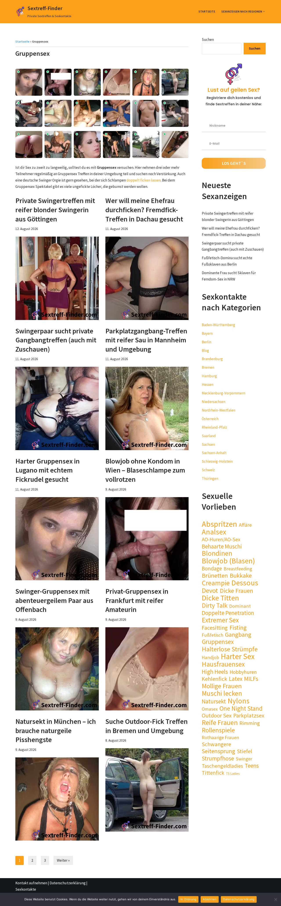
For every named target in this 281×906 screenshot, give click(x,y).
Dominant (240, 606)
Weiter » (63, 860)
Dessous (244, 583)
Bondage (212, 568)
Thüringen (210, 478)
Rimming (250, 723)
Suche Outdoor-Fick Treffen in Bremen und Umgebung (146, 726)
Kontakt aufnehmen (31, 883)
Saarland (209, 435)
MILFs (251, 679)
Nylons (238, 701)
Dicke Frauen (236, 591)
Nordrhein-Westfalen (218, 410)
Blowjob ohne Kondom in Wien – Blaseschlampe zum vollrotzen (145, 470)
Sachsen (208, 444)
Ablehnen (209, 899)
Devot (210, 590)
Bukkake (241, 575)
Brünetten (215, 575)
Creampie (216, 583)
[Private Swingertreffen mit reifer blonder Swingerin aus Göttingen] (57, 278)
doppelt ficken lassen (143, 180)
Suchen (208, 39)
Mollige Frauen (222, 686)
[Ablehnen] (275, 899)
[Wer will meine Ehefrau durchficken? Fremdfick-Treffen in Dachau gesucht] (147, 278)
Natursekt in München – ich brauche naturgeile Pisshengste (55, 730)
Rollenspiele (218, 730)
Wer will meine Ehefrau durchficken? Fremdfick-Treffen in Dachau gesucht (144, 209)
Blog (205, 350)
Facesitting (215, 628)
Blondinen (217, 553)
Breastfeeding (238, 569)
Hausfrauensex (223, 664)
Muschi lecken (222, 693)
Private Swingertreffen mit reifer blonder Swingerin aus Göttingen (55, 209)
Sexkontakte (25, 889)
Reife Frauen (220, 722)
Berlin (206, 342)
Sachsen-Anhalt (214, 452)
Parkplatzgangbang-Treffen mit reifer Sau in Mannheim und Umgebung (146, 340)
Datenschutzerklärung (68, 883)
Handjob (210, 657)
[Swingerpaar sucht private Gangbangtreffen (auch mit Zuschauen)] (57, 408)
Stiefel (244, 751)
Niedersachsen (213, 401)
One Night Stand (241, 708)
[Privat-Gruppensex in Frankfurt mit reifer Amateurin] (147, 669)
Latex (235, 679)
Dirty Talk (214, 605)
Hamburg (209, 376)
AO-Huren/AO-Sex (221, 539)
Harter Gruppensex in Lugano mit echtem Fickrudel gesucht (47, 470)
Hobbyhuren (243, 672)
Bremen (208, 367)
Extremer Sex (220, 620)
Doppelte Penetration (228, 613)
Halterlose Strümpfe (230, 649)
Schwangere (216, 744)
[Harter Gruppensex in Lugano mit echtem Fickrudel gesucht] (57, 539)
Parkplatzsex (248, 715)
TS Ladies (233, 773)
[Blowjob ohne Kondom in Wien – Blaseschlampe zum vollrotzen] (147, 539)
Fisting (238, 627)
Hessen (207, 384)
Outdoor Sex (217, 715)
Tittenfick (213, 773)
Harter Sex (238, 656)
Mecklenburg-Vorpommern (223, 393)
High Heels (215, 672)
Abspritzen (219, 524)
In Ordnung (188, 899)
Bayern (207, 333)
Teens (252, 765)
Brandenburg (212, 358)
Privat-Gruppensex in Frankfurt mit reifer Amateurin (136, 600)
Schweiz (208, 469)
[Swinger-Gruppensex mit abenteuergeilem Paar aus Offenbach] (57, 669)
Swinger (244, 759)
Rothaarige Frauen (220, 737)
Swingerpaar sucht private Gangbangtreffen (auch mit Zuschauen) (55, 340)
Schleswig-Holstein (217, 461)
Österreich (210, 418)
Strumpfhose (218, 758)
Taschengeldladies (222, 766)
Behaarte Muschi (222, 546)
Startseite (206, 11)
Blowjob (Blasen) (228, 561)
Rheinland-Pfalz (214, 427)
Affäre (245, 525)
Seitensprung (218, 751)
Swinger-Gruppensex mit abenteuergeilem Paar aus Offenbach (54, 600)
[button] (264, 11)
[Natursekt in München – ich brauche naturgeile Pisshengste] (57, 799)
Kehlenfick (214, 679)
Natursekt (214, 701)
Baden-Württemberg (218, 324)
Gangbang (238, 634)
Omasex (210, 709)
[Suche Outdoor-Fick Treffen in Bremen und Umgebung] (147, 790)
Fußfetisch (212, 635)
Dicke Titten (220, 598)
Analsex (214, 532)
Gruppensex (218, 642)
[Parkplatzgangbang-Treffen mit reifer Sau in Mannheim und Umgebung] (147, 408)
